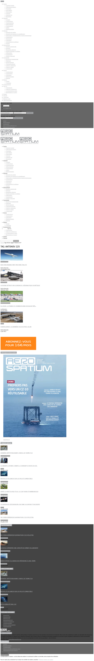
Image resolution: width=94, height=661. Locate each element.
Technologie (6, 57)
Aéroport (8, 48)
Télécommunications (11, 7)
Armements (9, 38)
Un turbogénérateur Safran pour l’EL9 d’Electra (17, 517)
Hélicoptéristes (9, 24)
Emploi (7, 81)
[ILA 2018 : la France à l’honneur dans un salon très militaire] (12, 301)
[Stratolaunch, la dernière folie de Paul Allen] (12, 322)
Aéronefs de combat (11, 32)
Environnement (7, 84)
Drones (5, 70)
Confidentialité (6, 124)
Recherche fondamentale (12, 59)
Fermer (2, 1)
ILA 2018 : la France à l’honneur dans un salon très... (18, 306)
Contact (4, 120)
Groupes (8, 19)
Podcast (5, 95)
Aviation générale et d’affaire (13, 51)
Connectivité (9, 69)
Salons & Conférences (11, 89)
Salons (7, 27)
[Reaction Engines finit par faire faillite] (12, 260)
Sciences (8, 13)
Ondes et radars (10, 67)
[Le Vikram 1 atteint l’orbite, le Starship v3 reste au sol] (4, 462)
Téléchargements (7, 100)
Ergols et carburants (11, 65)
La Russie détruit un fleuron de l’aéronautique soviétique (20, 285)
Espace (5, 4)
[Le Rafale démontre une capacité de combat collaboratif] (4, 545)
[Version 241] (34, 436)
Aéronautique (6, 45)
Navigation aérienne (11, 50)
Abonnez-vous (6, 99)
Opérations (8, 40)
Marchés (8, 78)
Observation (9, 12)
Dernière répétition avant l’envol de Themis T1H (17, 453)
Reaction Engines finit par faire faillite (14, 265)
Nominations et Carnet (11, 92)
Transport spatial (10, 5)
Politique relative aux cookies (46, 659)
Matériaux (8, 61)
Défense (5, 31)
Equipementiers (10, 23)
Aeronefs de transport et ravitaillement (15, 34)
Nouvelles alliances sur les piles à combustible (17, 478)
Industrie (5, 18)
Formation (8, 83)
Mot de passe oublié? (6, 114)
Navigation (8, 16)
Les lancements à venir (11, 91)
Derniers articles (6, 443)
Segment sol (9, 15)
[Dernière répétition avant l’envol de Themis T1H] (4, 450)
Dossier (5, 94)
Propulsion (8, 8)
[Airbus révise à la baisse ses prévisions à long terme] (4, 557)
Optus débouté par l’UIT (8, 604)
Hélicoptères (9, 53)
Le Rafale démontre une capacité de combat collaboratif (19, 548)
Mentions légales (6, 122)
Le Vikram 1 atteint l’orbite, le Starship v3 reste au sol (19, 466)
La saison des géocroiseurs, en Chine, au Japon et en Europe (20, 504)
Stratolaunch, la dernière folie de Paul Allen (16, 327)
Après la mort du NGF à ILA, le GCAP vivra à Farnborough (19, 491)
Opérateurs (8, 75)
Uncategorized (4, 494)
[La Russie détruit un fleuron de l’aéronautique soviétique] (12, 280)
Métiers (5, 80)
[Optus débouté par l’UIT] (4, 601)
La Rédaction (4, 309)
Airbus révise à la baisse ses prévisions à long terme (18, 561)
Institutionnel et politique (12, 42)
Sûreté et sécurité (10, 56)
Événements (9, 87)
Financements (9, 26)
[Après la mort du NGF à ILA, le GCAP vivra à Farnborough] (4, 488)
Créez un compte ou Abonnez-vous (10, 125)
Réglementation (10, 29)
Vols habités (9, 10)
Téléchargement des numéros (9, 127)
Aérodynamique (10, 62)
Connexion (6, 97)
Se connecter (6, 105)
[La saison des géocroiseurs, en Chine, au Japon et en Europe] (4, 501)
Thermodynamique (10, 64)
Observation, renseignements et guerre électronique (18, 35)
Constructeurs (9, 21)
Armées (8, 43)
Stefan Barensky (4, 267)
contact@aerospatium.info (15, 639)
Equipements (9, 37)
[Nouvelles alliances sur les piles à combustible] (4, 475)
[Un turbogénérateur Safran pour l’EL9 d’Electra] (4, 514)
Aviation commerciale (11, 46)
